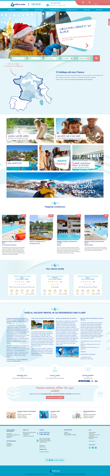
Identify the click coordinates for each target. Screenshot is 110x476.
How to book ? (9, 433)
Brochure (99, 9)
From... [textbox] (14, 58)
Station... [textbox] (30, 58)
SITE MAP (66, 432)
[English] (97, 4)
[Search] (96, 58)
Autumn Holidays (55, 9)
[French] (95, 4)
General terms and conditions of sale (13, 434)
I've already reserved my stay (28, 436)
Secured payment (10, 436)
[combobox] (19, 58)
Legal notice (9, 437)
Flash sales (25, 9)
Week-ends (87, 9)
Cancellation (9, 443)
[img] (90, 448)
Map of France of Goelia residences (29, 432)
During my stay (91, 436)
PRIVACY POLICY (67, 433)
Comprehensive (9, 444)
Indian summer (39, 9)
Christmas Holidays (71, 9)
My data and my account (93, 437)
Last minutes (11, 9)
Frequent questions (26, 433)
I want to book (25, 434)
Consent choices (92, 441)
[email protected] (50, 474)
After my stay (91, 438)
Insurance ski (9, 445)
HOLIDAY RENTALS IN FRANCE (70, 434)
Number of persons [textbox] (49, 58)
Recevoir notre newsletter (44, 451)
